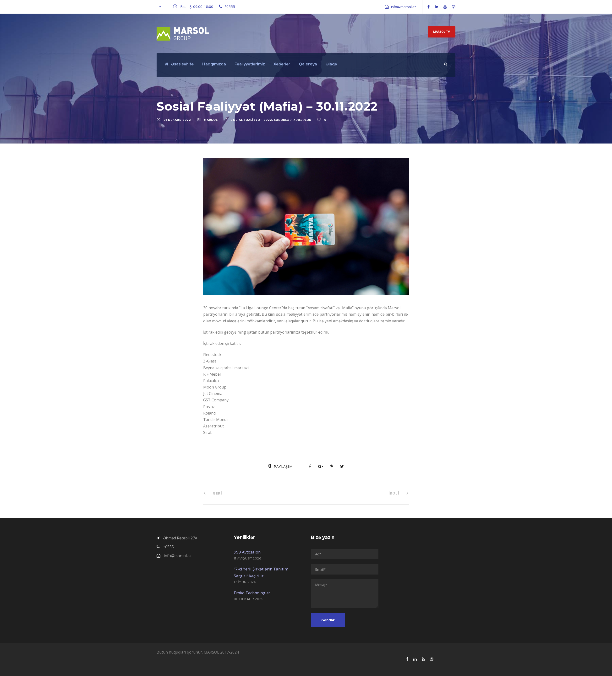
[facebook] (428, 6)
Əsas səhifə (182, 64)
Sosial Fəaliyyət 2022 (251, 120)
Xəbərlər (281, 64)
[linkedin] (436, 6)
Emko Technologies (252, 593)
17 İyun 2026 (245, 582)
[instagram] (453, 6)
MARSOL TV (441, 32)
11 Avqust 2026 (247, 558)
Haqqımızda (214, 64)
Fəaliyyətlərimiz (250, 64)
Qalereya (308, 64)
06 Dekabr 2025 (248, 599)
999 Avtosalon (247, 552)
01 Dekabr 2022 (177, 120)
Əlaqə (331, 64)
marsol (211, 120)
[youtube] (445, 6)
